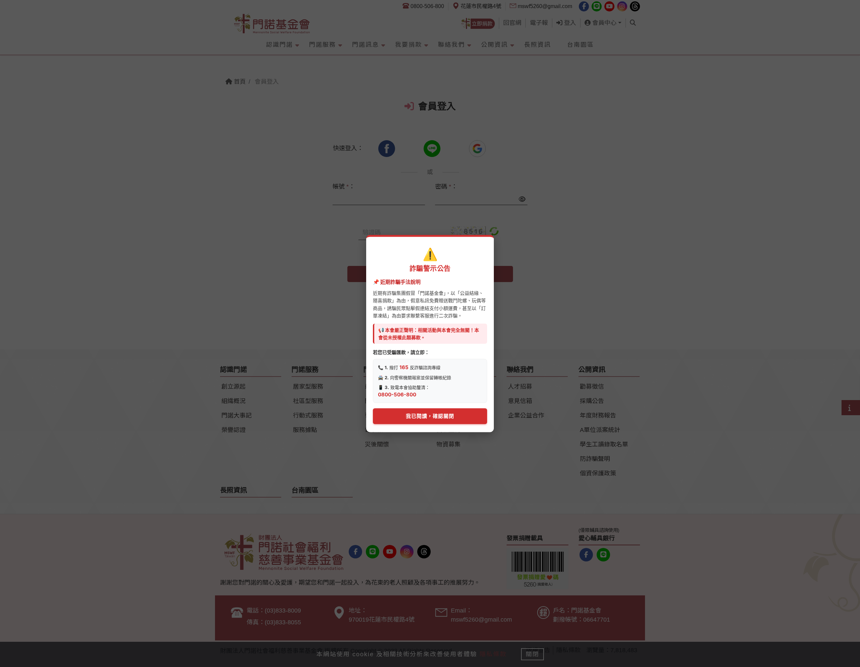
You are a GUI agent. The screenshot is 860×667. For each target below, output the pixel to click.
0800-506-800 (397, 394)
